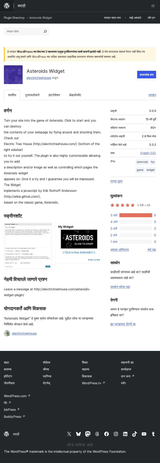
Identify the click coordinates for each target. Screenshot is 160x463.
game (140, 169)
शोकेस (46, 362)
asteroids (142, 161)
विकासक (87, 376)
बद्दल (6, 362)
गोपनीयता (9, 383)
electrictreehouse (39, 78)
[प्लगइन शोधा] (45, 31)
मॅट (7, 403)
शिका (85, 362)
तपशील (12, 95)
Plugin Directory (14, 17)
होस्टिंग (8, 376)
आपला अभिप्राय (119, 249)
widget (151, 169)
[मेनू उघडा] (154, 6)
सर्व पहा (152, 249)
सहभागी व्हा (127, 362)
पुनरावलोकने (32, 95)
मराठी (16, 434)
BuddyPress (14, 417)
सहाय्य (85, 369)
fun (153, 161)
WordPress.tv (93, 383)
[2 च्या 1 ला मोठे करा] (47, 228)
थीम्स (46, 369)
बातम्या (8, 369)
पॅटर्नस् (46, 383)
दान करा (127, 376)
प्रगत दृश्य (116, 181)
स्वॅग (123, 383)
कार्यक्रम (126, 369)
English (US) (148, 153)
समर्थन (152, 95)
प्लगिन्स (47, 376)
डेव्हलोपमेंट (75, 95)
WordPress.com (17, 396)
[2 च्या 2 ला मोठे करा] (98, 228)
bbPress (12, 410)
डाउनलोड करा (147, 74)
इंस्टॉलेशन (54, 95)
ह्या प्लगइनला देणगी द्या (123, 324)
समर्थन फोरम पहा (120, 287)
